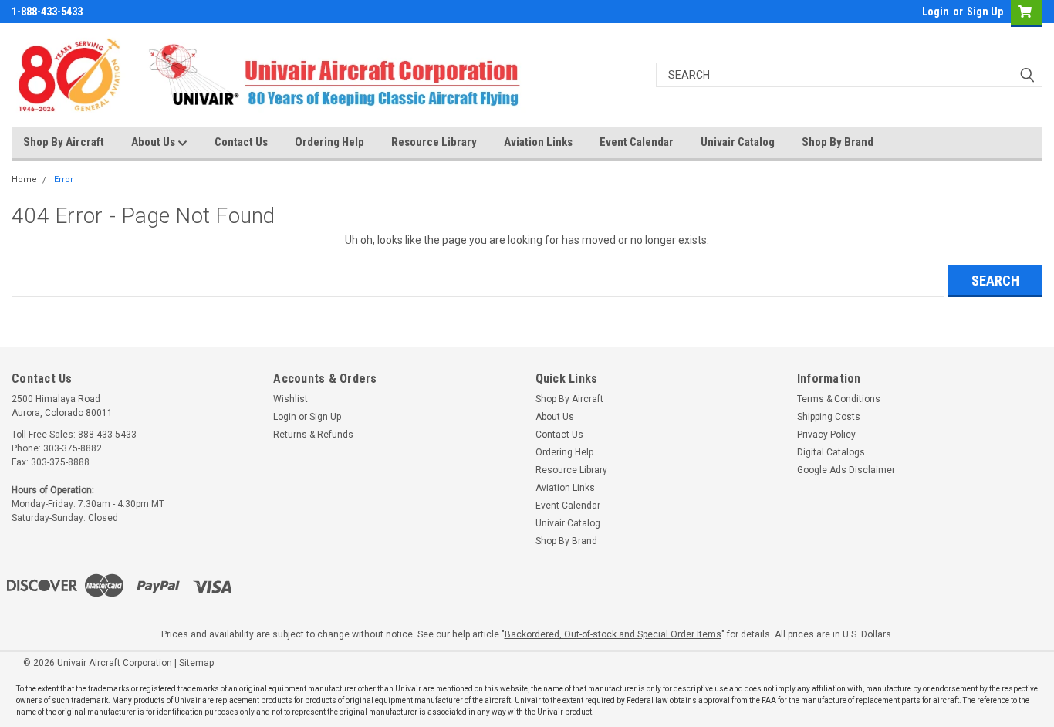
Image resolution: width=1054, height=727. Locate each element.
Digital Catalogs (831, 452)
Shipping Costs (828, 416)
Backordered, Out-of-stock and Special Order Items (613, 634)
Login (935, 11)
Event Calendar (637, 142)
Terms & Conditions (838, 399)
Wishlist (290, 399)
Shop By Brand (837, 142)
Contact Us (241, 142)
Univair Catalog (738, 142)
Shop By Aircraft (63, 142)
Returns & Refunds (313, 434)
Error (63, 179)
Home (24, 179)
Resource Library (434, 142)
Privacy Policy (826, 434)
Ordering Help (329, 142)
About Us (154, 142)
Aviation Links (538, 142)
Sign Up (985, 11)
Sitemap (196, 663)
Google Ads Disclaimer (846, 470)
